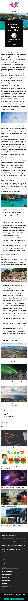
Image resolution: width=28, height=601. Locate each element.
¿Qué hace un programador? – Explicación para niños (11, 447)
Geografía (15, 44)
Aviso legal (4, 583)
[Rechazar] (26, 597)
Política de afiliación (6, 586)
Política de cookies (20, 599)
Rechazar (12, 599)
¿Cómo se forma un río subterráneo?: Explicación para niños (12, 487)
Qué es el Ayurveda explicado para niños (9, 506)
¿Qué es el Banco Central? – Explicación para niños (11, 525)
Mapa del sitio (5, 577)
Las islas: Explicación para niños (14, 403)
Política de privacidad (7, 574)
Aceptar (6, 599)
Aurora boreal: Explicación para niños (14, 381)
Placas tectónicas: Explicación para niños (14, 360)
